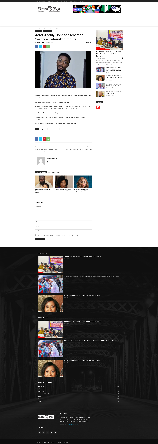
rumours (62, 129)
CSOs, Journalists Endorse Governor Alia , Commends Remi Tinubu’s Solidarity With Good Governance (91, 276)
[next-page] (39, 196)
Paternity (56, 129)
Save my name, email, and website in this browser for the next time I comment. (58, 235)
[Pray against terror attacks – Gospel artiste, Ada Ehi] (83, 182)
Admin (97, 58)
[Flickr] (47, 432)
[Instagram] (115, 1)
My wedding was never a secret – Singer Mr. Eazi (79, 149)
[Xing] (47, 162)
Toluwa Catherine (41, 42)
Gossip (41, 28)
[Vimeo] (120, 1)
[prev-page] (36, 196)
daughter (51, 129)
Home (36, 28)
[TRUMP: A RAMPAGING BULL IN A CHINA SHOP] (100, 94)
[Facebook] (113, 1)
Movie (41, 31)
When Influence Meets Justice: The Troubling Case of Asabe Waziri (114, 77)
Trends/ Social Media (47, 31)
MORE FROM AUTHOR (54, 172)
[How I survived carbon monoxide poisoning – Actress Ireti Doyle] (64, 182)
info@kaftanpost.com (72, 425)
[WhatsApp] (48, 46)
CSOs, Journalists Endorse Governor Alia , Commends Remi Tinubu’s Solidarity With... (114, 69)
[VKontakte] (55, 432)
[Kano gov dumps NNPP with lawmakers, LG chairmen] (100, 86)
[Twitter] (117, 1)
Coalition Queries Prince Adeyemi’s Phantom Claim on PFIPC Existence (109, 54)
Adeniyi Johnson (43, 129)
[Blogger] (39, 432)
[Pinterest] (44, 46)
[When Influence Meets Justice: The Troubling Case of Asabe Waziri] (100, 78)
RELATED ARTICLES (41, 172)
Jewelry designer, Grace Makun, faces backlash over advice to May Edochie (43, 191)
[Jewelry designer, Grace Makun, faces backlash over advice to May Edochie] (44, 182)
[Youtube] (122, 1)
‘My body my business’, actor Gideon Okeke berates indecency (47, 150)
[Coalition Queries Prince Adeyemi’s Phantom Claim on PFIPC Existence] (109, 40)
